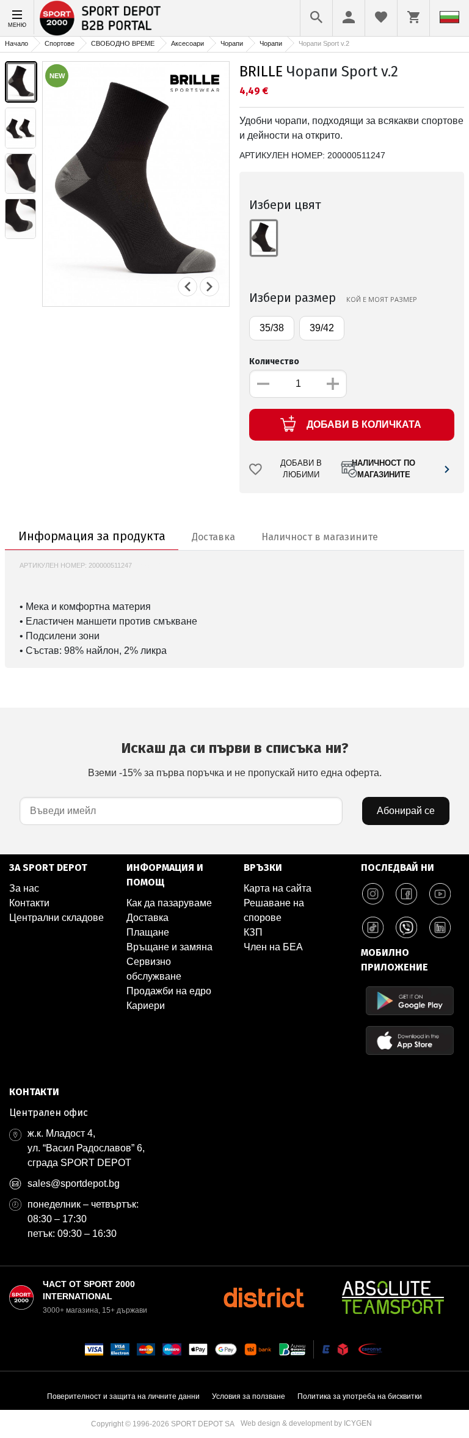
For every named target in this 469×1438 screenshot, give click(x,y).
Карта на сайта (277, 888)
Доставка (147, 917)
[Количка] (413, 17)
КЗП (253, 932)
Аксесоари (187, 43)
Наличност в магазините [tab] (319, 537)
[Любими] (381, 17)
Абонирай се (406, 810)
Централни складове (56, 917)
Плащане (147, 932)
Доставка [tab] (213, 537)
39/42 (322, 328)
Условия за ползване (248, 1396)
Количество (274, 361)
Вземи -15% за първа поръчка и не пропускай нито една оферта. (235, 758)
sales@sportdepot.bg (73, 1183)
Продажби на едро (168, 991)
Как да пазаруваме (169, 903)
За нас (24, 888)
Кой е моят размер (381, 299)
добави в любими (301, 469)
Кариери (145, 1005)
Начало (16, 43)
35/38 (272, 328)
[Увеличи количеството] (333, 384)
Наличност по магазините (383, 469)
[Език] (449, 17)
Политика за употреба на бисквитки (359, 1396)
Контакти (29, 903)
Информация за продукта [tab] (91, 536)
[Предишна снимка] (187, 286)
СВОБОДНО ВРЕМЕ (123, 43)
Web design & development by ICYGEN (306, 1423)
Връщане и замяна (169, 947)
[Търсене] (316, 17)
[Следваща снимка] (209, 286)
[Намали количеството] (263, 384)
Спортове (60, 43)
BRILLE (261, 71)
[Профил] (349, 17)
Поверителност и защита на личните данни (123, 1396)
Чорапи (231, 43)
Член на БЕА (273, 947)
